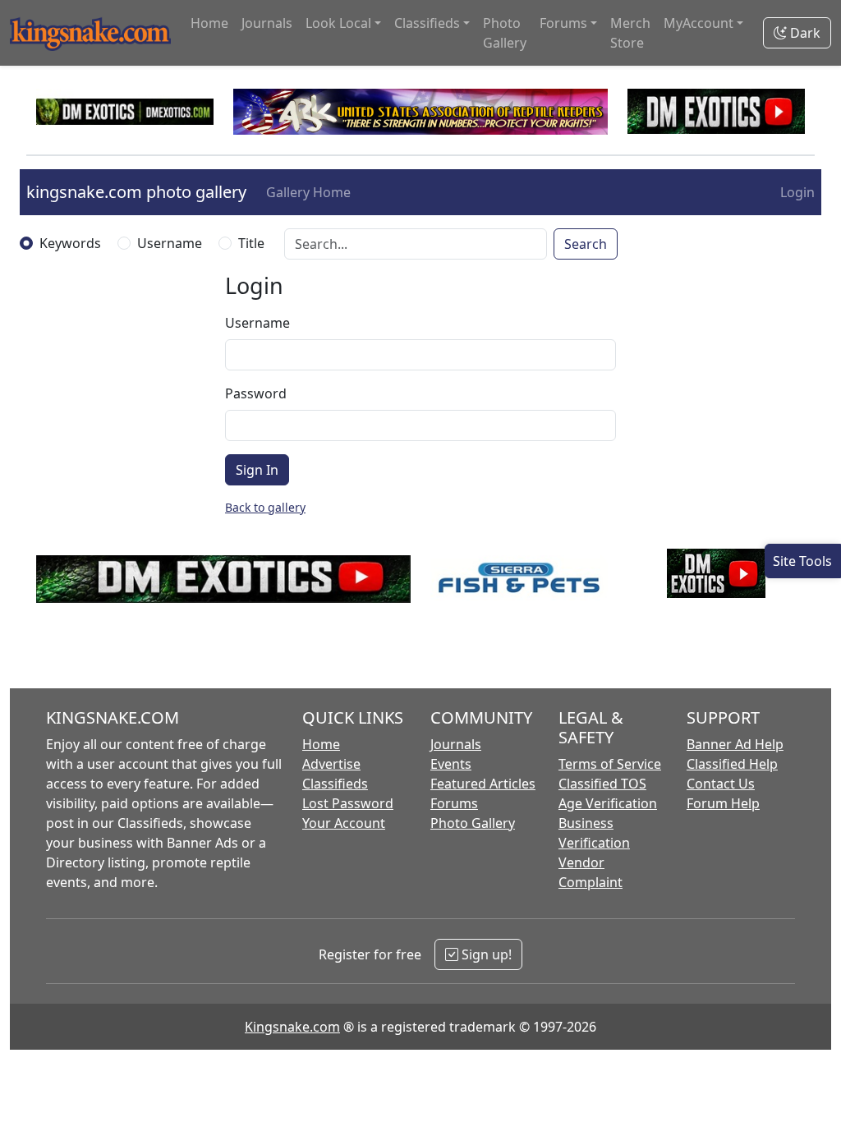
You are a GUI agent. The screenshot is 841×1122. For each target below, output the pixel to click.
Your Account (343, 823)
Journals (266, 23)
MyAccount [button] (698, 23)
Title (251, 243)
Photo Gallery (504, 33)
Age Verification (607, 803)
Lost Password (347, 803)
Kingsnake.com (292, 1027)
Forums (454, 803)
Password (256, 393)
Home (209, 23)
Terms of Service (609, 764)
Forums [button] (563, 23)
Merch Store (630, 33)
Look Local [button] (338, 23)
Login (797, 192)
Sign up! (485, 954)
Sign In (257, 470)
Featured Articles (482, 784)
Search (585, 244)
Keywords (70, 243)
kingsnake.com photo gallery (136, 192)
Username (169, 243)
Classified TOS (602, 784)
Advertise (331, 764)
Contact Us (721, 784)
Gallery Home (308, 192)
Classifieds (335, 784)
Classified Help (732, 764)
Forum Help (723, 803)
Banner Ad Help (735, 744)
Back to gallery (265, 507)
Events (450, 764)
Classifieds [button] (427, 23)
